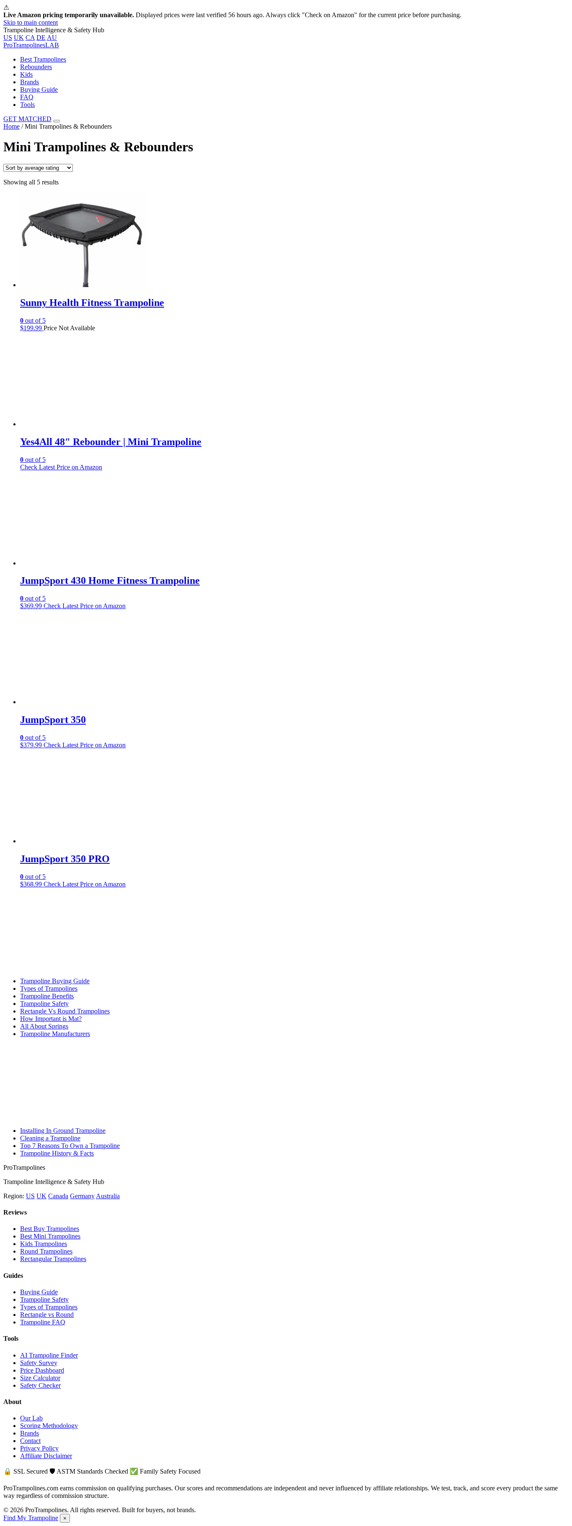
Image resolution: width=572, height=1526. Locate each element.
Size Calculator (40, 1377)
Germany (82, 1196)
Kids (26, 74)
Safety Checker (40, 1385)
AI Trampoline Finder (49, 1355)
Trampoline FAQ (42, 1322)
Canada (58, 1196)
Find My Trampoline (30, 1517)
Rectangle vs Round (47, 1314)
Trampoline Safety (44, 1003)
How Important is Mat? (51, 1018)
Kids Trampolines (43, 1243)
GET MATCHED (27, 118)
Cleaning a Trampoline (50, 1138)
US (7, 37)
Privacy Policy (39, 1448)
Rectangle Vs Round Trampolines (65, 1011)
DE (41, 37)
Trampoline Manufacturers (55, 1033)
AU (52, 37)
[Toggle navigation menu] (56, 121)
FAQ (26, 97)
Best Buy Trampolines (49, 1228)
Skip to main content (30, 22)
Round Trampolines (46, 1251)
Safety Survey (38, 1362)
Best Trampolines (43, 59)
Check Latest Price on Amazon (61, 467)
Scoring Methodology (49, 1425)
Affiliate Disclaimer (46, 1455)
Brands (29, 81)
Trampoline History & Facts (57, 1153)
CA (30, 37)
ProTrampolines (31, 45)
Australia (108, 1196)
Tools (27, 104)
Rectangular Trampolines (53, 1258)
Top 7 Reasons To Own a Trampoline (70, 1145)
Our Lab (31, 1418)
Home (11, 126)
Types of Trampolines (48, 988)
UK (19, 37)
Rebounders (36, 66)
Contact (30, 1440)
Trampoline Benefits (47, 996)
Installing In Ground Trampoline (63, 1130)
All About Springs (44, 1026)
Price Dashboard (42, 1370)
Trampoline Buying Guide (55, 981)
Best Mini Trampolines (50, 1236)
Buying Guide (39, 89)
